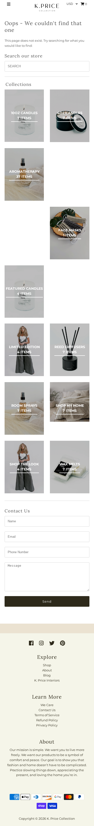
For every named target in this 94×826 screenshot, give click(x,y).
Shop (47, 665)
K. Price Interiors (47, 680)
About (47, 670)
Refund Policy (47, 720)
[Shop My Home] (69, 402)
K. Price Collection (61, 818)
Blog (47, 675)
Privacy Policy (47, 725)
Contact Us (47, 710)
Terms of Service (47, 715)
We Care (47, 705)
